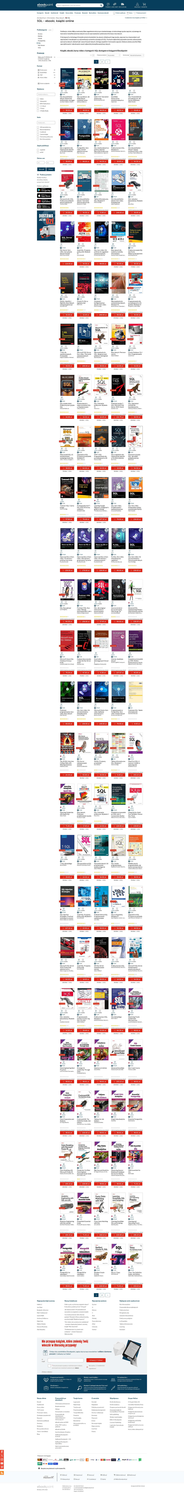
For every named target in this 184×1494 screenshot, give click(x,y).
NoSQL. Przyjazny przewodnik (100, 762)
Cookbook (43, 132)
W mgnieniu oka (124, 1313)
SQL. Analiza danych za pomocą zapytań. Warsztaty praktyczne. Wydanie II (101, 150)
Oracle (40, 38)
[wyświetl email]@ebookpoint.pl (86, 1487)
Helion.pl (64, 1475)
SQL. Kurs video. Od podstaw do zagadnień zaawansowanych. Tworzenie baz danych (101, 252)
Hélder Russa (138, 613)
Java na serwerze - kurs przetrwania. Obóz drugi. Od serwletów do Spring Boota (117, 611)
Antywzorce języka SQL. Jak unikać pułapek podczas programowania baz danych (134, 458)
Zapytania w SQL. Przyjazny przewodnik (135, 915)
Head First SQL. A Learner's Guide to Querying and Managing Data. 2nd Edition (134, 764)
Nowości (85, 13)
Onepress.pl (78, 1475)
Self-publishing (114, 1414)
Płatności (94, 1418)
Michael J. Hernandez (141, 918)
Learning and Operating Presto (134, 1222)
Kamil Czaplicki (115, 662)
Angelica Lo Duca (132, 1224)
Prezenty (76, 1415)
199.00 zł (86, 366)
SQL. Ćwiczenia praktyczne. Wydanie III (100, 405)
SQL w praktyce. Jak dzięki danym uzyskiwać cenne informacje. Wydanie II (84, 99)
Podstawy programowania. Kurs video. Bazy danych (67, 711)
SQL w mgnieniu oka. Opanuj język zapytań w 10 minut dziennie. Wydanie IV (118, 457)
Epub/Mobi (47, 72)
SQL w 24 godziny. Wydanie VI (117, 915)
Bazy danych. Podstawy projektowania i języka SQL (84, 815)
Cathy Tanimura (81, 408)
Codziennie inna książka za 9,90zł (135, 18)
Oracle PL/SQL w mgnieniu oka (82, 302)
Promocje (78, 13)
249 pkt (115, 196)
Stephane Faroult (115, 867)
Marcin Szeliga (124, 151)
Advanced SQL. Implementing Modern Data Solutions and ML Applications (135, 610)
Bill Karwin (131, 459)
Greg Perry (131, 306)
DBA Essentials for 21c (134, 1171)
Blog (38, 1434)
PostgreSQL (41, 41)
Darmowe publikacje (43, 1420)
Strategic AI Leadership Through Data (83, 1069)
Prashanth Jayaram (82, 1224)
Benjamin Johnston (42, 1310)
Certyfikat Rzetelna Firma (135, 1404)
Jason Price (131, 355)
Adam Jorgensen (64, 971)
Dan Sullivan (97, 764)
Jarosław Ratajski (115, 613)
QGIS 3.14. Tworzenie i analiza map (101, 97)
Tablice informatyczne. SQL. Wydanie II (118, 762)
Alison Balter (63, 865)
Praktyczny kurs (124, 1310)
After (93, 1324)
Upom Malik (106, 153)
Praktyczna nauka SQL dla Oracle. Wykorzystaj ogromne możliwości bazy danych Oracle (135, 253)
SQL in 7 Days (115, 1272)
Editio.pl (104, 1475)
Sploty (104, 1479)
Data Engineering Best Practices (67, 1069)
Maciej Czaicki (114, 255)
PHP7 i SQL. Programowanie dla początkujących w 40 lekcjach (100, 457)
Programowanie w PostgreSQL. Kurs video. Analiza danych (118, 711)
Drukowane (47, 70)
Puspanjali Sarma (81, 1073)
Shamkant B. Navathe (124, 306)
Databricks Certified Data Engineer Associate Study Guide (84, 1172)
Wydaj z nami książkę (116, 1417)
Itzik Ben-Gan (114, 408)
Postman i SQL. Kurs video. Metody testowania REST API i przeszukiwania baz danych (84, 611)
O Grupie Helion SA (134, 1402)
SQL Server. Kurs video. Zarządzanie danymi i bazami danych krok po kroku (66, 252)
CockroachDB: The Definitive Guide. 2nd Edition (83, 1120)
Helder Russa (73, 1224)
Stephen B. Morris (98, 1275)
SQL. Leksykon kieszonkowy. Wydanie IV (135, 200)
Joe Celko (96, 919)
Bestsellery (92, 13)
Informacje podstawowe (62, 1403)
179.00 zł (85, 570)
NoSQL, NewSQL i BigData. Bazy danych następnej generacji (67, 303)
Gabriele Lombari (73, 919)
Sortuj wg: (126, 55)
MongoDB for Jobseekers (81, 1273)
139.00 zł (68, 570)
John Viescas (131, 918)
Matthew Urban (64, 766)
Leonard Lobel (63, 664)
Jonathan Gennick (64, 1022)
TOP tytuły (40, 1410)
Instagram (2, 1459)
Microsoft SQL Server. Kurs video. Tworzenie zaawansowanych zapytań (84, 354)
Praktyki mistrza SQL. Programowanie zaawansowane (101, 916)
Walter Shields (132, 102)
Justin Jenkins (80, 1275)
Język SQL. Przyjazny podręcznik (83, 966)
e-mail (43, 1360)
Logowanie (76, 1402)
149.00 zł (103, 724)
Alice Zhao (131, 204)
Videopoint (43, 101)
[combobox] (113, 55)
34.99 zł (68, 417)
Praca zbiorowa (96, 1321)
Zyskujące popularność (44, 1415)
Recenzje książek (97, 1423)
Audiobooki (54, 13)
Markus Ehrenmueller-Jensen (68, 1173)
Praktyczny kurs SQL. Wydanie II (101, 1017)
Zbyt (93, 1315)
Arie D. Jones (122, 918)
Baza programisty (45, 129)
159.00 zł (137, 519)
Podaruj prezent (141, 13)
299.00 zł (103, 315)
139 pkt (64, 554)
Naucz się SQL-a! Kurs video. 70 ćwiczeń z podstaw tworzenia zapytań (67, 559)
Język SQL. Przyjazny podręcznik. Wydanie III (83, 251)
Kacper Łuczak (122, 255)
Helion (42, 99)
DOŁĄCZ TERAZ (96, 1360)
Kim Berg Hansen (132, 255)
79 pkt (114, 503)
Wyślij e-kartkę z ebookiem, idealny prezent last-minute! (43, 180)
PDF (47, 75)
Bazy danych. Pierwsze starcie (118, 353)
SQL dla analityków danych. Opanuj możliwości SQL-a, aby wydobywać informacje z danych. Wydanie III (135, 151)
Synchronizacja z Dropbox (62, 1432)
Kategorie (40, 13)
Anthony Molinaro (133, 408)
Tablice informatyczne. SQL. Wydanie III (101, 200)
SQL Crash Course (134, 1068)
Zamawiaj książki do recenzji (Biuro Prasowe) (117, 1410)
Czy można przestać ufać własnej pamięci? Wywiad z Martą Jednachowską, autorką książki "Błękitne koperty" (76, 1317)
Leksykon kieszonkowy (126, 1315)
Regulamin (95, 1404)
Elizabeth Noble (81, 510)
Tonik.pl (143, 1486)
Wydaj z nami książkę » (91, 1377)
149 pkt (98, 708)
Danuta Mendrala (115, 151)
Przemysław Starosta (99, 255)
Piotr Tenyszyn (81, 153)
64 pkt (114, 1014)
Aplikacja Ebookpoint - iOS (63, 1439)
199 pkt (81, 350)
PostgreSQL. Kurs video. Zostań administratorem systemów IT (83, 150)
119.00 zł (68, 264)
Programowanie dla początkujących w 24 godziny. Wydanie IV (134, 303)
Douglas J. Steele (72, 459)
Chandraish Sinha (98, 1122)
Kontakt (94, 1402)
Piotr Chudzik (131, 510)
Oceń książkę (77, 1418)
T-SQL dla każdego (66, 863)
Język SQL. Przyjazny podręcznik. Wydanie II (84, 915)
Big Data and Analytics (101, 1170)
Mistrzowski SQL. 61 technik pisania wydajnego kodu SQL (66, 456)
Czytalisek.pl (92, 1479)
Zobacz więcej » (47, 1372)
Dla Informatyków (45, 139)
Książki (62, 13)
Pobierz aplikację (120, 13)
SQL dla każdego (116, 1017)
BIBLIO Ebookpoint (116, 1420)
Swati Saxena (131, 1120)
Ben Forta (62, 153)
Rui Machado (131, 613)
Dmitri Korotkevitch (82, 766)
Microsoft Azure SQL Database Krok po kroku (67, 660)
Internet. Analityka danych (117, 660)
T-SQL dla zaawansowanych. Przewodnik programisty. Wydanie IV (67, 355)
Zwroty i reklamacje (97, 1412)
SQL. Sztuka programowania (116, 864)
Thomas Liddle (132, 1069)
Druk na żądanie (47, 83)
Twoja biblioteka (78, 1412)
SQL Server (41, 45)
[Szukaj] (101, 5)
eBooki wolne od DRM (61, 1422)
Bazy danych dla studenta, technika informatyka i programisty (117, 252)
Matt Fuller (131, 1275)
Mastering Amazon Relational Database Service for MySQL (117, 1172)
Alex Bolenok (114, 1274)
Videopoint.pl (66, 1479)
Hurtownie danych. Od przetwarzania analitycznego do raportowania (101, 866)
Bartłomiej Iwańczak (99, 100)
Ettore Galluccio (64, 919)
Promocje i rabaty (42, 1412)
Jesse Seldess (88, 1124)
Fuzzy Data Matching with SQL (101, 1222)
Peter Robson (123, 867)
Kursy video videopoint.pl (135, 1429)
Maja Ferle (114, 102)
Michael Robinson (64, 408)
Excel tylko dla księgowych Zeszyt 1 (101, 660)
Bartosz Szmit (80, 357)
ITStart (42, 108)
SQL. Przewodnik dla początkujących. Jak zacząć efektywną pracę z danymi (134, 99)
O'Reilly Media (44, 111)
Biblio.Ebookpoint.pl (121, 1479)
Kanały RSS (2, 1473)
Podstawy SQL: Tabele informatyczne (135, 711)
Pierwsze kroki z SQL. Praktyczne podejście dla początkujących (67, 200)
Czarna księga (44, 134)
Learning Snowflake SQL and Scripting (117, 1222)
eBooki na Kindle (60, 1429)
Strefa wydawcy (114, 1404)
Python (94, 1329)
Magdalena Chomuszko (100, 664)
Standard (122, 1329)
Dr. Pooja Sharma (64, 1122)
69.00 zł (68, 724)
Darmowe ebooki (103, 13)
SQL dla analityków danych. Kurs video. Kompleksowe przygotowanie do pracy (117, 202)
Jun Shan (62, 102)
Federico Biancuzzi (133, 868)
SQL (39, 43)
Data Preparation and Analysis (67, 1120)
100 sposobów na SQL (84, 863)
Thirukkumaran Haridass (100, 510)
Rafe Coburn (114, 1018)
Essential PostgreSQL (135, 1119)
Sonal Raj (113, 1120)
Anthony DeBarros (82, 102)
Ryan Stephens (115, 918)
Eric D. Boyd (71, 664)
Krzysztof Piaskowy (116, 510)
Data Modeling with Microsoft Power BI (66, 1171)
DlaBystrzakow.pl (121, 1475)
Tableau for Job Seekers (99, 1120)
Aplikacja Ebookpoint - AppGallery (61, 1442)
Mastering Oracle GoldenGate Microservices (134, 1018)
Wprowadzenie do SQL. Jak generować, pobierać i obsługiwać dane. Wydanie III (101, 354)
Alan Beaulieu (97, 357)
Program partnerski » (57, 1377)
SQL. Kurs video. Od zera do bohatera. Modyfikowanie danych (83, 712)
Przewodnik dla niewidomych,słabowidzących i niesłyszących (60, 1417)
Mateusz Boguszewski (83, 613)
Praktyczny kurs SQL (117, 966)
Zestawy (39, 1423)
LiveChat (94, 1429)
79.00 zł (119, 519)
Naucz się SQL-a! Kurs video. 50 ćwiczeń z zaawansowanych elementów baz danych (101, 559)
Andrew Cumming (81, 865)
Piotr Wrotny (63, 715)
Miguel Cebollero (64, 357)
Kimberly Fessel (132, 766)
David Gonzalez (70, 1275)
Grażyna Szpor (123, 662)
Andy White (97, 1069)
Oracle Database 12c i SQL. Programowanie (135, 353)
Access (40, 34)
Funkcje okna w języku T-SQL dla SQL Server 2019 (84, 660)
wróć (50, 30)
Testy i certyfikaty (42, 1431)
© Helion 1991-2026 (42, 1489)
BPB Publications (45, 103)
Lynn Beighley (63, 609)
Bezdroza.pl (132, 1475)
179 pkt (81, 554)
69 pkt (63, 708)
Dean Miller (137, 306)
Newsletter (76, 1420)
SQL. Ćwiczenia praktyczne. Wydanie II (101, 813)
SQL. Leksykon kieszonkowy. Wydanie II (67, 1018)
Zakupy (57, 1409)
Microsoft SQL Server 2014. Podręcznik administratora (67, 967)
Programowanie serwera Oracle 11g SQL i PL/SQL (83, 1018)
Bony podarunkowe (43, 1429)
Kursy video (69, 13)
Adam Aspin (63, 815)
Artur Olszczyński (64, 255)
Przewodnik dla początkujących (129, 1307)
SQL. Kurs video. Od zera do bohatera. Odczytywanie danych (135, 558)
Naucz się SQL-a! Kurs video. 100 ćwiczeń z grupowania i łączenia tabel (84, 559)
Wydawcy (40, 1426)
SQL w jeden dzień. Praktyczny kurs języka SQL (67, 405)
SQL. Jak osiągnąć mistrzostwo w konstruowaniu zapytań (99, 610)
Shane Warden (142, 868)
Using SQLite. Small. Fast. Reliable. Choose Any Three (135, 814)
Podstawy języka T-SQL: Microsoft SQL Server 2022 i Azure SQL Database (117, 406)
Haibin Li (67, 102)
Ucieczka (94, 1327)
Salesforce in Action (100, 1068)
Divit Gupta (131, 1173)
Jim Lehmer (97, 1224)
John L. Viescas (64, 459)
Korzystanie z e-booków (62, 1411)
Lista (91, 55)
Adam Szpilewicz (115, 204)
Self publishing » (122, 1385)
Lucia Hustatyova (132, 1022)
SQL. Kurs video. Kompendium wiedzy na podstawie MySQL (135, 507)
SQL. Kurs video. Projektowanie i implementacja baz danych (117, 508)
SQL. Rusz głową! (65, 608)
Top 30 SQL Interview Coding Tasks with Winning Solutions (67, 763)
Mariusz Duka (97, 459)
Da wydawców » (122, 1377)
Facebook (2, 1452)
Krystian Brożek (64, 562)
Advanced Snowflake (117, 1068)
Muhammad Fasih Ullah (117, 1069)
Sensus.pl (91, 1475)
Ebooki (47, 13)
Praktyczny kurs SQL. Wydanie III (118, 148)
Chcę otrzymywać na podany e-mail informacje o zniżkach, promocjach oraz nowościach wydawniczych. (67, 1367)
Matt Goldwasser (98, 153)
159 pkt (132, 503)
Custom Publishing (115, 1422)
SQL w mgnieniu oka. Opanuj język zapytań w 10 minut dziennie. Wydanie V (67, 150)
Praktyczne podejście (126, 1318)
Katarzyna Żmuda (98, 613)
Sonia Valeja (63, 1275)
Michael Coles (73, 357)
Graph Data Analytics (118, 1119)
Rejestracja (76, 1404)
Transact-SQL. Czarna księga (67, 506)
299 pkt (98, 299)
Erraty (93, 1420)
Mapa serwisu (96, 1426)
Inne (39, 47)
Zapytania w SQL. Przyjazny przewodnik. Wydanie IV (84, 456)
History (94, 1310)
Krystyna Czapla (81, 817)
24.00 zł (68, 775)
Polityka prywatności (98, 1407)
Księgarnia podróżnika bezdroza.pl (134, 1421)
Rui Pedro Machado (65, 1224)
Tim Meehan (140, 1224)
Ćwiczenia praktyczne (46, 137)
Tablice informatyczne (126, 1324)
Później (94, 1318)
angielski (42, 150)
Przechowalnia (77, 1410)
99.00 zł (85, 161)
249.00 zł (120, 213)
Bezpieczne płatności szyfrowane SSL (53, 1468)
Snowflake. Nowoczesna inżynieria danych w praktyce (117, 99)
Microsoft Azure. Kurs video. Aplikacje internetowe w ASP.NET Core (101, 712)
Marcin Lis (96, 408)
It (92, 1307)
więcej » (77, 1368)
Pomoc (94, 1431)
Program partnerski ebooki (118, 1407)
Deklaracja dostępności (98, 1410)
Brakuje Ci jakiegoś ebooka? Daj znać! (96, 1385)
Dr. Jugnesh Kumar (99, 1172)
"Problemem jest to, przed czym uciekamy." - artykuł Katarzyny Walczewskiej (73, 1332)
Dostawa (94, 1415)
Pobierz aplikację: (43, 186)
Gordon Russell (91, 865)
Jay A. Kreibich (132, 817)
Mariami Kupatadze (142, 1022)
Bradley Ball (72, 971)
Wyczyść (41, 169)
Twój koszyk (77, 1407)
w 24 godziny (123, 1321)
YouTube (2, 1463)
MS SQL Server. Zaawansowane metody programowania (99, 968)
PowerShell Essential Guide (83, 1222)
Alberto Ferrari (132, 664)
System (94, 1304)
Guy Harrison (63, 306)
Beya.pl (77, 1479)
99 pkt (80, 145)
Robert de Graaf (142, 408)
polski (41, 152)
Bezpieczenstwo (60, 1406)
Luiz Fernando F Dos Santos (67, 1071)
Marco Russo (139, 664)
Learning (122, 1327)
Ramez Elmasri (115, 306)
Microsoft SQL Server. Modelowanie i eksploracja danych (135, 967)
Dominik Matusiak (132, 713)
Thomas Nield (63, 204)
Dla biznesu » (54, 1385)
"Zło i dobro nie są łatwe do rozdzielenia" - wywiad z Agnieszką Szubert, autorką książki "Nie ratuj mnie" (76, 1324)
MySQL (40, 36)
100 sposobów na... (45, 127)
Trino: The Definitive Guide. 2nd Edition (135, 1273)
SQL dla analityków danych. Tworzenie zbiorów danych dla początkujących (83, 201)
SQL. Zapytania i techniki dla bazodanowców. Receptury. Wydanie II (135, 406)
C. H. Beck (43, 106)
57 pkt (63, 503)
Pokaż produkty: (102, 55)
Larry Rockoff (80, 255)
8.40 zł (137, 724)
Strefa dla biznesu (115, 1402)
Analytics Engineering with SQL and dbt (67, 1222)
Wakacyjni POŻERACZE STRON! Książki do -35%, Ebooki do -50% (46, 58)
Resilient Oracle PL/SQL (99, 1273)
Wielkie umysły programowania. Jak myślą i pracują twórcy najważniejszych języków (135, 867)
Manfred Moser (138, 1275)
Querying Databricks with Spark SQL (66, 813)
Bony (130, 13)
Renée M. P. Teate (81, 204)
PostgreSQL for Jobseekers (65, 1273)
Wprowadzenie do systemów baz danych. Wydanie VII (118, 303)
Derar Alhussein (81, 1175)
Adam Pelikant (115, 355)
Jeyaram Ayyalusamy (116, 1175)
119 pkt (64, 247)
